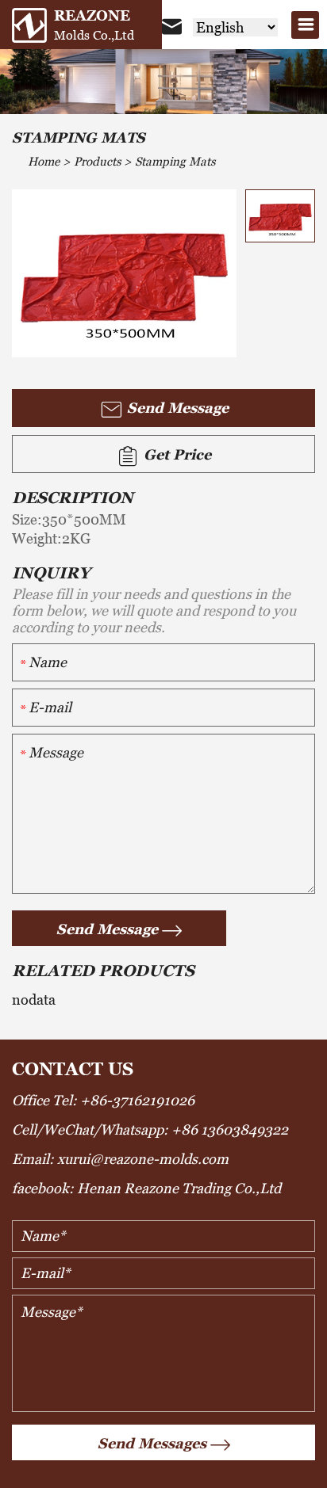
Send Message (176, 407)
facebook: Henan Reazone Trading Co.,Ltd (146, 1188)
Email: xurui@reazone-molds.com (120, 1158)
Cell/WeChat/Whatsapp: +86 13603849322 (150, 1129)
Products (97, 161)
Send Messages (152, 1443)
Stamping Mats (175, 161)
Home (44, 161)
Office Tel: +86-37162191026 (103, 1100)
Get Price (175, 454)
